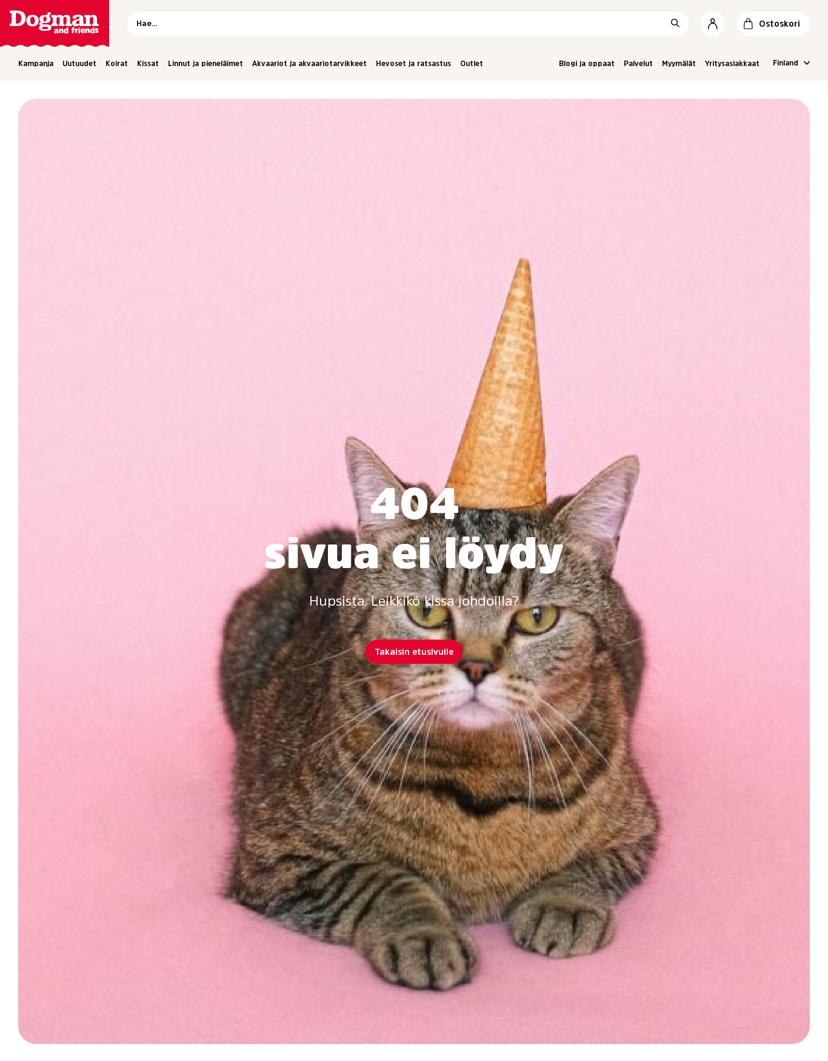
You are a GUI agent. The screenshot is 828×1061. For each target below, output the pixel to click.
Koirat (116, 63)
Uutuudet (79, 63)
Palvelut (638, 63)
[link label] (54, 23)
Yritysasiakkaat (732, 63)
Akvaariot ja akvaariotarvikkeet (309, 63)
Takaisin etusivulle (414, 652)
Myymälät (679, 63)
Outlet (471, 63)
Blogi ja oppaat (587, 63)
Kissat (148, 63)
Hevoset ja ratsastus (413, 63)
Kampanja (35, 63)
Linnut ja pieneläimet (205, 63)
